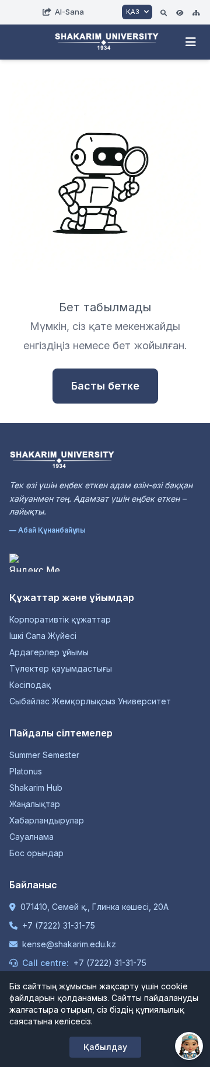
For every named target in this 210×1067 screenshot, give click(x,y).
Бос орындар (36, 853)
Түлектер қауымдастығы (60, 668)
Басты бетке (105, 386)
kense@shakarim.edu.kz (69, 944)
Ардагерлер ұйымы (49, 652)
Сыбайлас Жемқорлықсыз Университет (90, 701)
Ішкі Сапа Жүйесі (42, 636)
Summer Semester (44, 755)
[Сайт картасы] (196, 12)
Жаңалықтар (34, 804)
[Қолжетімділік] (179, 12)
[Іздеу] (163, 12)
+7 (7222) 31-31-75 (58, 925)
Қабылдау (105, 1047)
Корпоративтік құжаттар (60, 619)
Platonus (25, 771)
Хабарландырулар (46, 820)
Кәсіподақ (30, 685)
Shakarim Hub (35, 788)
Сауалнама (31, 837)
